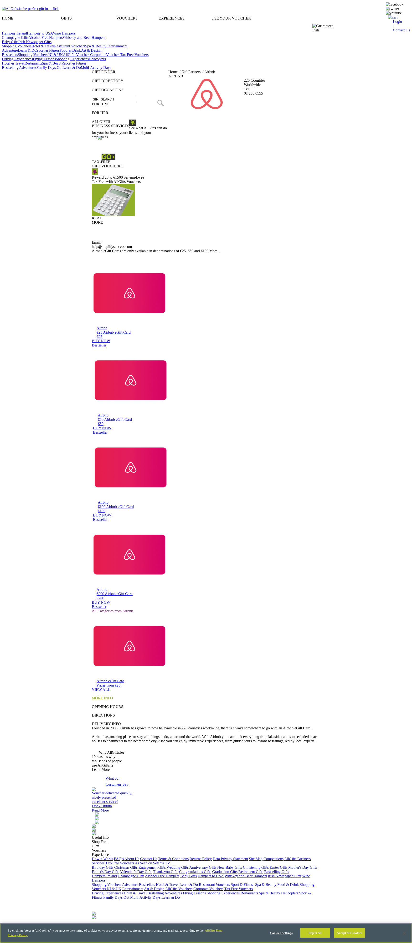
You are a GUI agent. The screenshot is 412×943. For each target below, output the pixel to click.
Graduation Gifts (224, 872)
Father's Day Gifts (105, 872)
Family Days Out (49, 67)
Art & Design (91, 50)
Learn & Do (27, 50)
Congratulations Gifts (195, 872)
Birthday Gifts (102, 867)
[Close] (404, 933)
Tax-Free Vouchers (119, 863)
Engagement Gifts (152, 867)
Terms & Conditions (173, 859)
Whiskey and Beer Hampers (84, 37)
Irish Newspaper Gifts (35, 42)
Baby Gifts (10, 42)
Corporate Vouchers (105, 55)
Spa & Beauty (95, 46)
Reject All (315, 933)
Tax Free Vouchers (134, 55)
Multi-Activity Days (96, 67)
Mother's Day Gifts (302, 867)
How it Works (102, 859)
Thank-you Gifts (165, 872)
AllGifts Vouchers (76, 55)
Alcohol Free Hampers (45, 37)
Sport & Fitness (48, 50)
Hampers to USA (40, 33)
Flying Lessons (44, 59)
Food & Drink (70, 50)
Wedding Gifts (178, 867)
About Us (131, 859)
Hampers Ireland (14, 33)
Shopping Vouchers (16, 46)
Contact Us (148, 859)
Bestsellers (10, 55)
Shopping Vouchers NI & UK (40, 55)
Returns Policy (201, 859)
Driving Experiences (17, 59)
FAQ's (119, 859)
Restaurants (33, 63)
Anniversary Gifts (202, 867)
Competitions (273, 859)
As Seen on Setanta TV (152, 863)
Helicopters (97, 59)
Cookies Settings (281, 933)
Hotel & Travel (42, 46)
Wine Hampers (64, 33)
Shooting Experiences (72, 59)
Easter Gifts (278, 867)
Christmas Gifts (126, 867)
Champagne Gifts (15, 37)
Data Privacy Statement (230, 859)
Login (397, 22)
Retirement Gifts (250, 872)
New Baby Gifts (229, 867)
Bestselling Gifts (276, 872)
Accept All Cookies (349, 933)
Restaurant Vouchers (69, 46)
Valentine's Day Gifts (136, 872)
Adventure (10, 50)
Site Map (256, 859)
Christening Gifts (256, 867)
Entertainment (116, 46)
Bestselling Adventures (19, 67)
